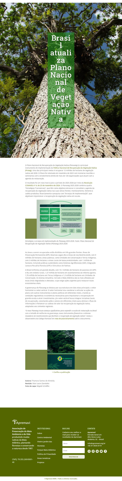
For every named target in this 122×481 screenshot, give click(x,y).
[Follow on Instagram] (93, 451)
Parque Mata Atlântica (46, 450)
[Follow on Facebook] (105, 451)
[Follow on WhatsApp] (89, 451)
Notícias (95, 9)
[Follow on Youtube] (101, 451)
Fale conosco (105, 2)
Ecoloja (97, 2)
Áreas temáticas (43, 458)
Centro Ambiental (67, 9)
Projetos (83, 9)
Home (78, 2)
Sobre (41, 9)
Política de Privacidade (46, 454)
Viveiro (52, 9)
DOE (103, 9)
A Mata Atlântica (29, 9)
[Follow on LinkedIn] (97, 451)
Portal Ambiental (87, 2)
